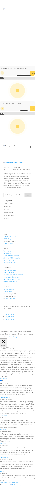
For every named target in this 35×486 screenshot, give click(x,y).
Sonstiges (16, 169)
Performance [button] (4, 429)
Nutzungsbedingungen (11, 277)
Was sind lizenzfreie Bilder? (13, 167)
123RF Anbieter (8, 243)
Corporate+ (7, 253)
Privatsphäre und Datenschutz (13, 275)
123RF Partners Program (11, 256)
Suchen (28, 195)
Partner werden (9, 260)
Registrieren (24, 55)
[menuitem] (18, 234)
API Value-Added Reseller (12, 258)
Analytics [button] (3, 443)
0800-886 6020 (10, 298)
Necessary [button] (3, 378)
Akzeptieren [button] (25, 337)
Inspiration (7, 207)
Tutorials (6, 218)
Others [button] (2, 471)
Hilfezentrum (8, 291)
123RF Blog (7, 239)
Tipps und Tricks (9, 215)
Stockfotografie (25, 169)
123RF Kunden (8, 203)
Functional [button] (3, 415)
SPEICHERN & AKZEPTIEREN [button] (9, 482)
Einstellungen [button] (13, 337)
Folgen (12, 314)
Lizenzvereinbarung (10, 270)
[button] (1, 78)
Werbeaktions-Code (10, 262)
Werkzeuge (7, 251)
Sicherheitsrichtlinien (11, 282)
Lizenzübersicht (9, 272)
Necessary (5, 381)
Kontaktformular (9, 289)
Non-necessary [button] (5, 397)
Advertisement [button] (5, 457)
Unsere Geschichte (10, 236)
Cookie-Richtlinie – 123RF (12, 279)
